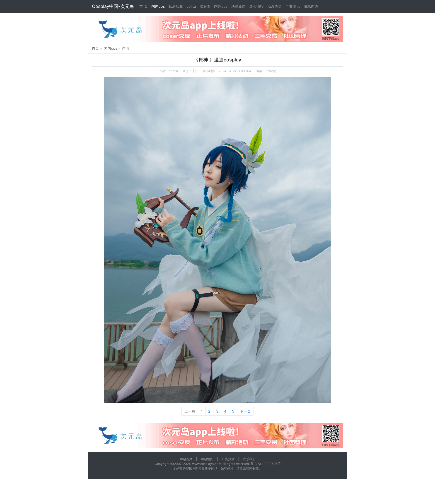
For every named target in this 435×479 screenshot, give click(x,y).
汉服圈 (205, 6)
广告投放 (228, 459)
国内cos (158, 6)
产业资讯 (292, 6)
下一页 (245, 411)
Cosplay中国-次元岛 (113, 6)
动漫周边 (274, 6)
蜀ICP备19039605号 (265, 464)
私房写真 (175, 6)
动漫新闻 (238, 6)
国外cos (220, 6)
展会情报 (256, 6)
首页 (95, 48)
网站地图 (207, 459)
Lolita (191, 6)
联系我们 (249, 459)
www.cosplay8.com (206, 464)
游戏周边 (311, 6)
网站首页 (186, 459)
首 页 (143, 6)
